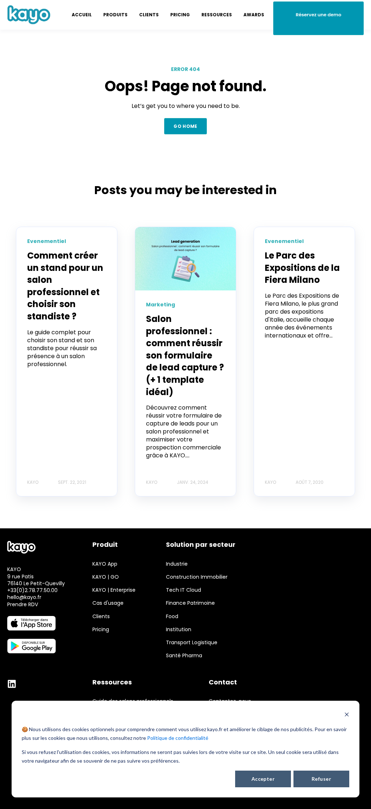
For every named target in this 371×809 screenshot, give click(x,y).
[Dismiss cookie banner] (346, 715)
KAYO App (104, 564)
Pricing (100, 629)
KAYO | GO (105, 577)
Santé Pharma (184, 656)
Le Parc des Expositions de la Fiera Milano (302, 268)
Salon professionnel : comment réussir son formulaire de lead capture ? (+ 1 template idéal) (185, 355)
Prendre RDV (22, 604)
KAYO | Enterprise (114, 590)
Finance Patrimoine (190, 603)
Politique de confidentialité (177, 738)
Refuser (321, 779)
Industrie (177, 564)
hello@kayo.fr (24, 597)
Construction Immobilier (197, 577)
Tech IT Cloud (183, 590)
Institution (178, 629)
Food (172, 616)
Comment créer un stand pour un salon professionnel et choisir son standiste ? (65, 286)
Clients (101, 616)
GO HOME (185, 126)
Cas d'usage (108, 603)
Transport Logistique (191, 643)
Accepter (263, 779)
